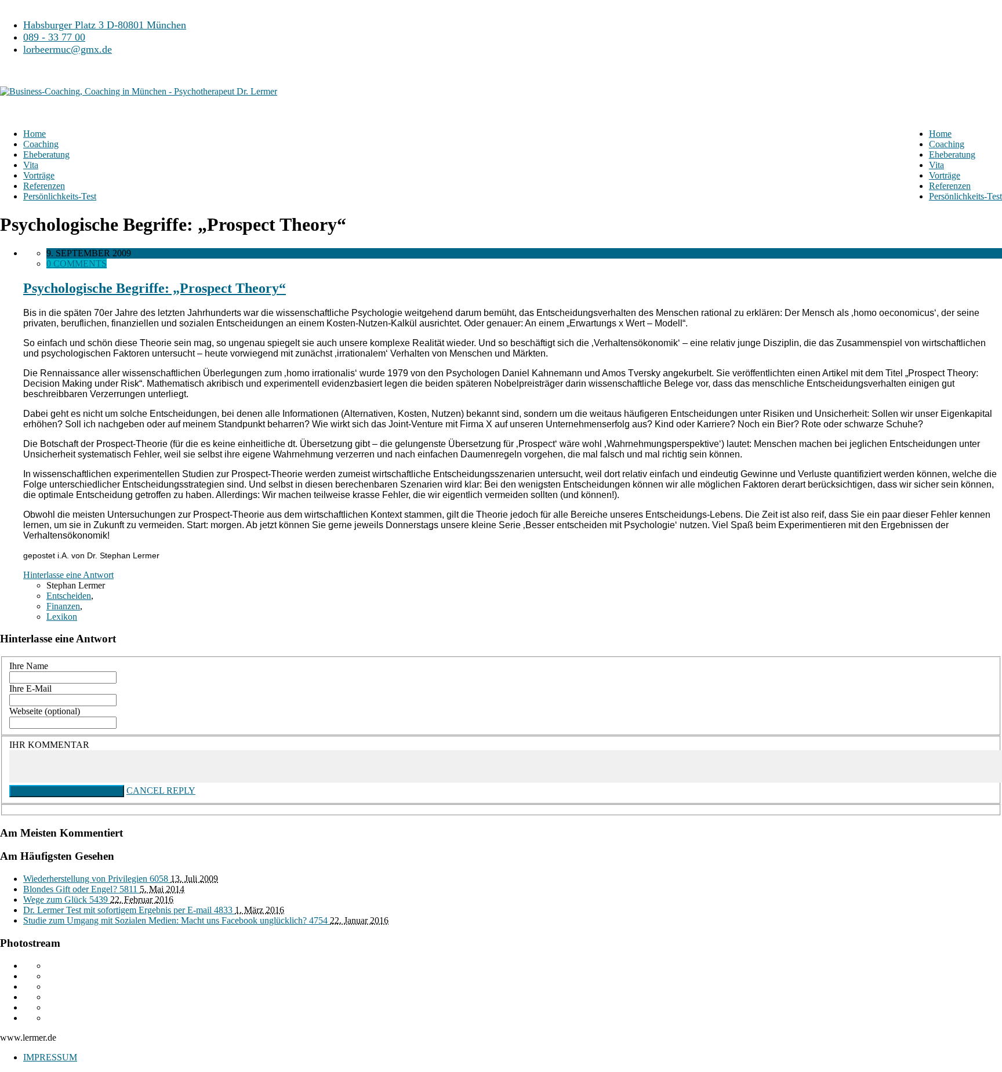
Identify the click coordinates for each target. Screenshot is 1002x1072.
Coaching (946, 144)
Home (940, 134)
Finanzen (63, 606)
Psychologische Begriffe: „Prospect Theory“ (154, 288)
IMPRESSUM (50, 1057)
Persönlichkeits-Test (965, 196)
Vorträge (944, 175)
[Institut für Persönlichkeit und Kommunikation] (138, 82)
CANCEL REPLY (160, 790)
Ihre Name (28, 666)
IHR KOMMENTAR (49, 745)
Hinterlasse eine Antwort (68, 575)
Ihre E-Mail (30, 688)
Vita (936, 165)
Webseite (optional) (44, 711)
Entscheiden (68, 596)
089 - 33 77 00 (54, 37)
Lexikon (61, 617)
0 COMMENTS (76, 263)
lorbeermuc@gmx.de (67, 49)
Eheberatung (952, 154)
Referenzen (950, 186)
